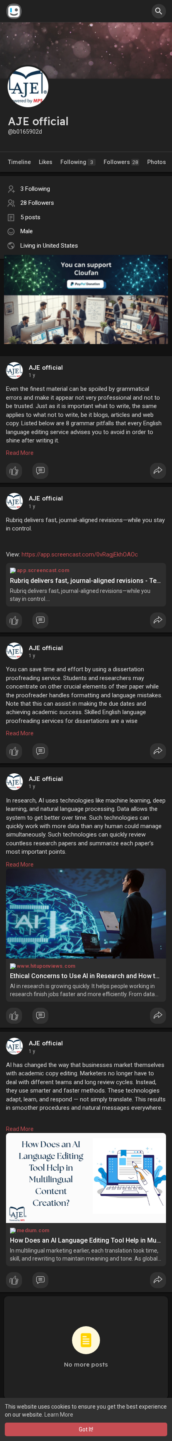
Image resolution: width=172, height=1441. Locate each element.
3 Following (35, 188)
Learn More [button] (58, 1414)
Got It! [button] (86, 1429)
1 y (32, 375)
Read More (20, 453)
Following (76, 162)
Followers (121, 162)
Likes (45, 162)
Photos (156, 162)
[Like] (86, 473)
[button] (159, 11)
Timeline (19, 162)
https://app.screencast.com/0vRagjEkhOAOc (80, 554)
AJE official (46, 367)
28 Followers (37, 202)
